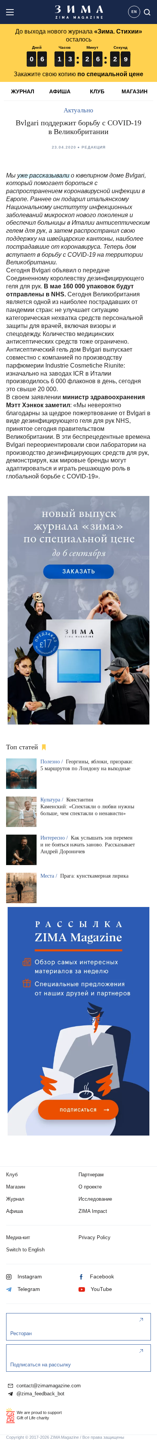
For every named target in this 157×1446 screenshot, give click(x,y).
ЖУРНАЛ (22, 91)
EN (134, 12)
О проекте (90, 1187)
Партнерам (91, 1174)
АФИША (59, 91)
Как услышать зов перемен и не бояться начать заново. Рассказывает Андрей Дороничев (87, 844)
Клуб (12, 1174)
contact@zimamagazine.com (48, 1385)
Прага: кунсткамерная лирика (94, 876)
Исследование (95, 1199)
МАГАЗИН (134, 91)
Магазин (15, 1187)
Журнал (15, 1199)
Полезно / (52, 762)
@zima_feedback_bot (39, 1393)
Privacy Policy (94, 1237)
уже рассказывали (43, 175)
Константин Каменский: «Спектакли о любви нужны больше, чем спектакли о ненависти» (87, 806)
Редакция (94, 147)
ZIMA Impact (92, 1211)
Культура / (52, 800)
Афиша (14, 1211)
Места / (49, 876)
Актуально (78, 110)
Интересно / (54, 838)
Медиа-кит (18, 1237)
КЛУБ (97, 91)
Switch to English (25, 1249)
